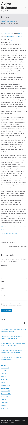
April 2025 (4, 379)
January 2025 (5, 388)
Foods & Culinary (10, 36)
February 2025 (5, 385)
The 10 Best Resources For (9, 233)
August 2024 (5, 397)
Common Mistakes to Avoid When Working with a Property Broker (11, 352)
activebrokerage (7, 33)
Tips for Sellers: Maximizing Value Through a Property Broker (11, 337)
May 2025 (4, 376)
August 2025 (5, 368)
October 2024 (5, 391)
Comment (4, 265)
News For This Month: (8, 242)
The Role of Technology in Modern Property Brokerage (11, 358)
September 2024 (6, 394)
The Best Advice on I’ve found (17, 246)
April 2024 (4, 408)
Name (3, 281)
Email (3, 288)
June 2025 (4, 373)
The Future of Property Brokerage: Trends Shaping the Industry (13, 330)
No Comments (19, 36)
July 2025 (4, 371)
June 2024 (4, 402)
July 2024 (4, 399)
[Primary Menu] (25, 7)
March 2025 (5, 382)
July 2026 (4, 365)
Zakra (4, 422)
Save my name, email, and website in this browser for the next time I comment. (13, 304)
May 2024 (4, 405)
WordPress (11, 422)
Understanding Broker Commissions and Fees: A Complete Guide (13, 344)
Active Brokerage (15, 420)
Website (3, 296)
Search (3, 319)
